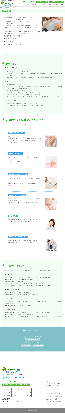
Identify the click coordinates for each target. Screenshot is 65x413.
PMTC (47, 398)
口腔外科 (47, 399)
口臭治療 (47, 403)
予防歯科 (47, 393)
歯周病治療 (60, 394)
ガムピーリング (48, 401)
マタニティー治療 (52, 398)
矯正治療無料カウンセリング (51, 385)
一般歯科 (51, 393)
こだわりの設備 (42, 4)
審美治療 (55, 393)
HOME (27, 4)
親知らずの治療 (48, 396)
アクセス (62, 4)
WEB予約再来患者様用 (38, 345)
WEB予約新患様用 (26, 345)
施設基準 (51, 387)
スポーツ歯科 (55, 401)
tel (32, 340)
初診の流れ (33, 4)
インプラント (55, 394)
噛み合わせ (60, 393)
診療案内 (50, 4)
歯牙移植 (51, 403)
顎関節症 (57, 398)
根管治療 (59, 401)
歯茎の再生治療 (55, 396)
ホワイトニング (48, 394)
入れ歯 (51, 399)
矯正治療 (60, 396)
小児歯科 (55, 399)
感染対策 (56, 4)
